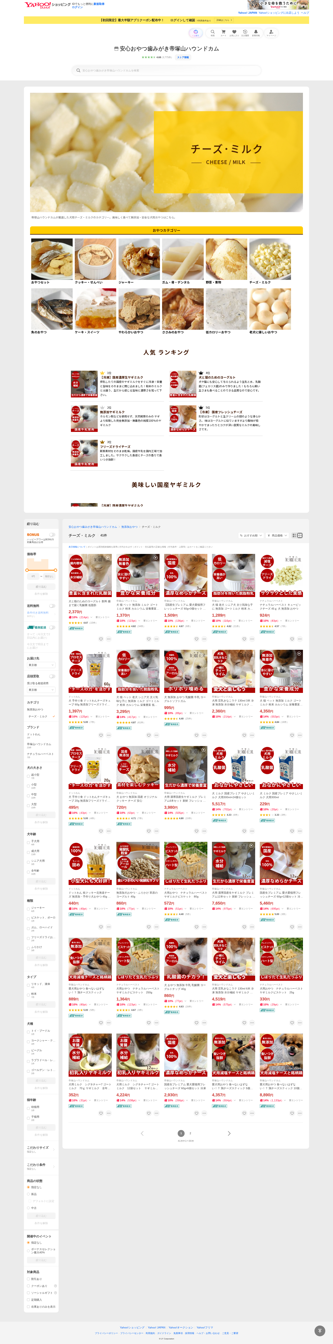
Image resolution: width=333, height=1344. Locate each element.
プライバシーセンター (131, 1333)
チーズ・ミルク (82, 535)
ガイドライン (164, 1333)
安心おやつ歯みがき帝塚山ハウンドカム (93, 526)
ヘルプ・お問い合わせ (208, 1333)
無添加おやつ (129, 526)
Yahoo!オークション (181, 1327)
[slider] (27, 570)
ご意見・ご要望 (230, 1333)
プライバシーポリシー (106, 1333)
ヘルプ (305, 12)
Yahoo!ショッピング (132, 1327)
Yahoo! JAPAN (247, 12)
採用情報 (189, 1333)
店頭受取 (33, 676)
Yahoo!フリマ (205, 1327)
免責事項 (178, 1333)
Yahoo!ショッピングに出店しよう (279, 12)
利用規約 (150, 1333)
